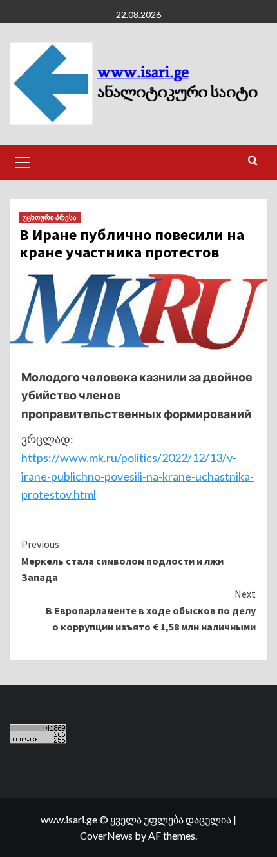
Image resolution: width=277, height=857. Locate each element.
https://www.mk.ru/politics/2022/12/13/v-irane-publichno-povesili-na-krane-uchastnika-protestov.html (137, 476)
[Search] (253, 161)
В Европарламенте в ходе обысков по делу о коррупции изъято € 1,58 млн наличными (151, 610)
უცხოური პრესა (50, 217)
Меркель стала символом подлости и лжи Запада (122, 560)
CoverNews (106, 835)
